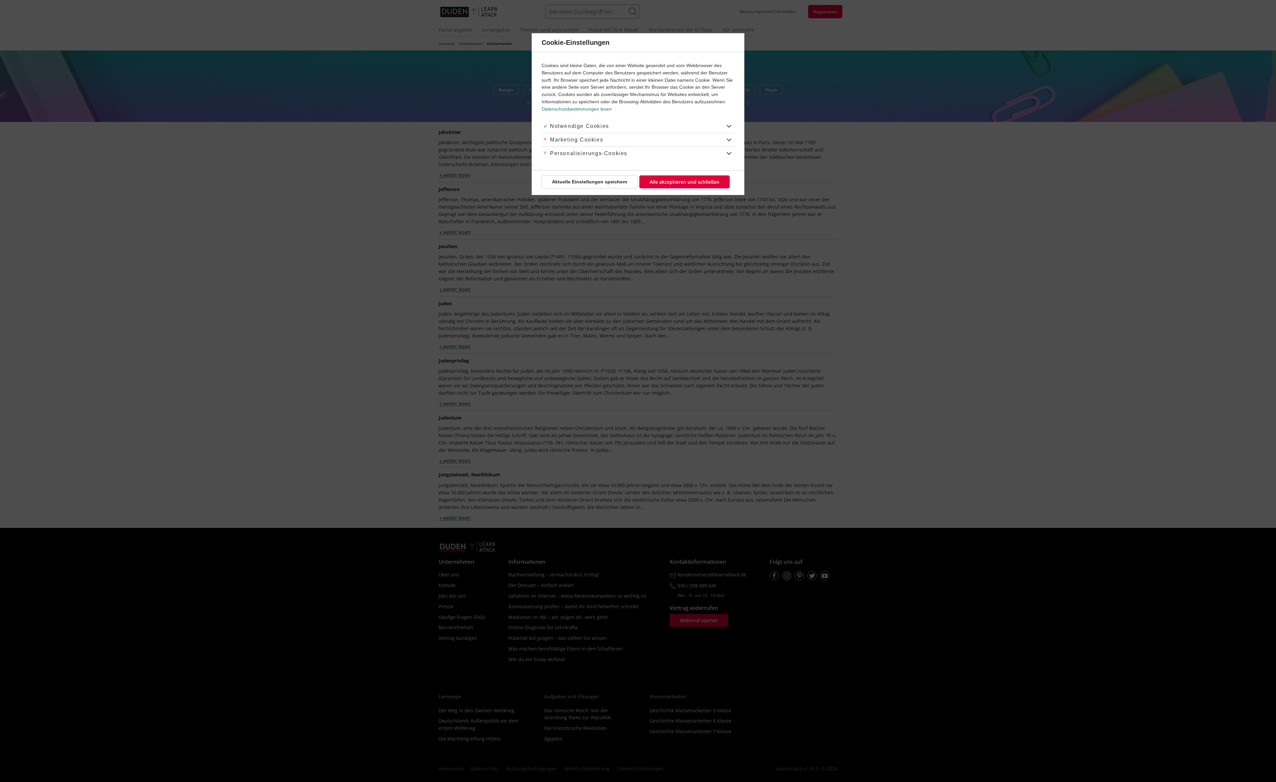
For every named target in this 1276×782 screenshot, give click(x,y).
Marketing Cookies (576, 140)
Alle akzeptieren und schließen (684, 182)
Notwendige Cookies (579, 126)
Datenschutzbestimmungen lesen (577, 109)
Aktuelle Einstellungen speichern (589, 181)
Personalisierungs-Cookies (588, 153)
